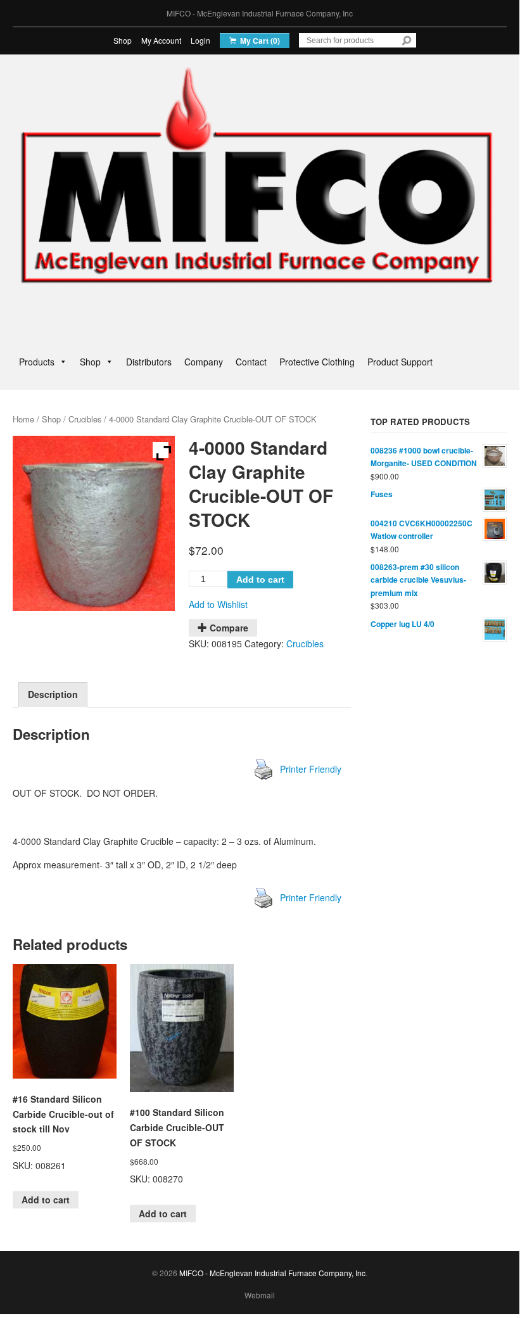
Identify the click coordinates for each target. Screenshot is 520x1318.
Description (53, 694)
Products (36, 361)
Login (200, 40)
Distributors (149, 361)
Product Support (400, 361)
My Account (161, 40)
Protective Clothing (317, 361)
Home (23, 419)
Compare (229, 627)
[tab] (52, 694)
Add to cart (260, 579)
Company (203, 361)
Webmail (259, 1294)
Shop (122, 40)
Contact (251, 361)
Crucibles (84, 419)
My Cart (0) (260, 40)
